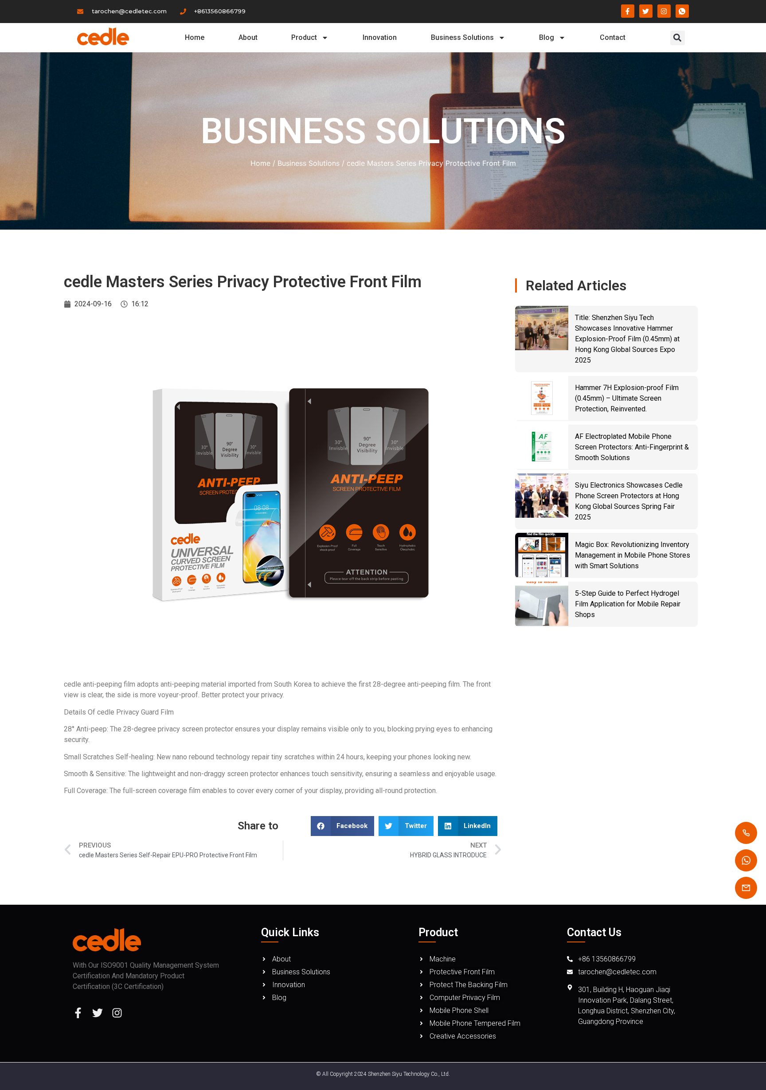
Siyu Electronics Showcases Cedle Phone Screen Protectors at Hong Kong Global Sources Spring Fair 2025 (629, 501)
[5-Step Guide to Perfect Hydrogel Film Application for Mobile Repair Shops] (541, 604)
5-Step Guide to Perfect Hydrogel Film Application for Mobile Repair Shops (627, 604)
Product (304, 37)
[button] (677, 38)
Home (194, 37)
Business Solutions (462, 37)
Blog (546, 37)
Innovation (380, 37)
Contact (612, 37)
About (248, 37)
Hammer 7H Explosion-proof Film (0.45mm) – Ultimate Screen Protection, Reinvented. (627, 398)
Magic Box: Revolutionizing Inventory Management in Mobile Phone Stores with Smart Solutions (632, 555)
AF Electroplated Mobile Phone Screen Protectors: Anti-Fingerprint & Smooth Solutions (632, 447)
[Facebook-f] (78, 1013)
